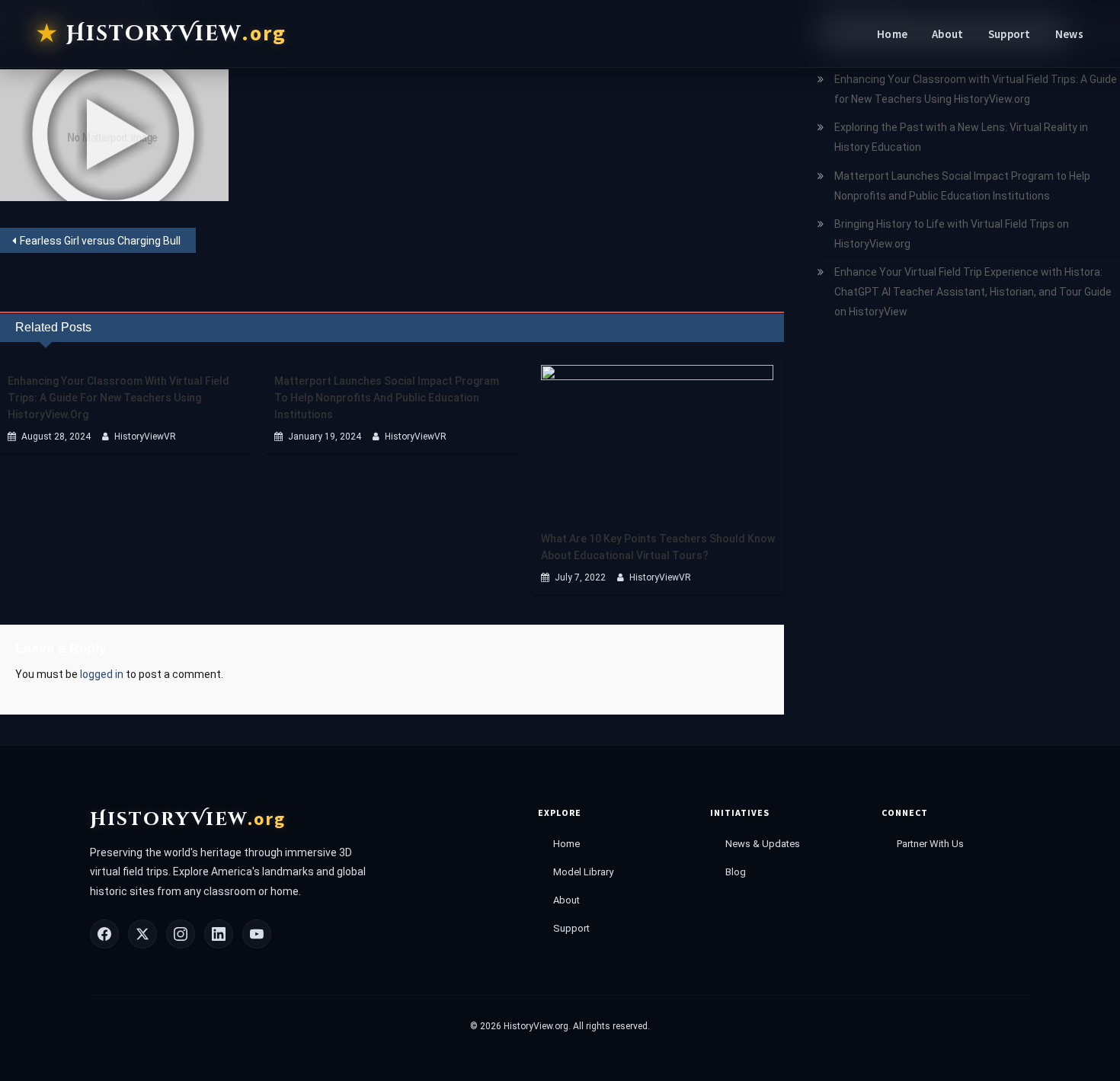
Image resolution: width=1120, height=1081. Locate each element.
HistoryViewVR (145, 436)
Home (892, 34)
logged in (101, 674)
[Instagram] (180, 933)
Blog (735, 872)
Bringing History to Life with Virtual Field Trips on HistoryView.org (951, 234)
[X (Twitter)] (142, 933)
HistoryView (176, 33)
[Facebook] (104, 933)
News (1069, 34)
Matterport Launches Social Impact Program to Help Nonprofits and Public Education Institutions (386, 398)
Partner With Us (930, 843)
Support (1009, 34)
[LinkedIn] (218, 933)
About (948, 34)
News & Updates (762, 843)
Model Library (583, 872)
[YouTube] (256, 933)
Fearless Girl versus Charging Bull (100, 241)
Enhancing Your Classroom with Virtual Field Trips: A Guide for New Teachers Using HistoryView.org (118, 398)
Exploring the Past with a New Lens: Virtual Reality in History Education (961, 137)
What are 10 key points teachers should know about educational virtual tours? (658, 547)
